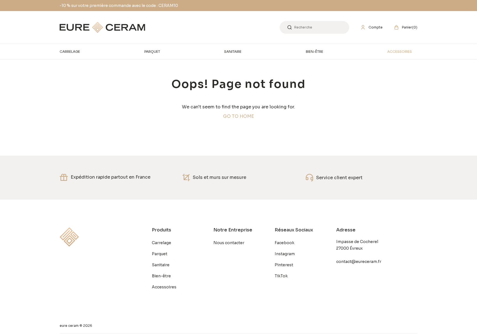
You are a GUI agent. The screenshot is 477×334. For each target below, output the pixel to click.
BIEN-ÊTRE (314, 51)
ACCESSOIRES (399, 51)
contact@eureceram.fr (358, 261)
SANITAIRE (233, 51)
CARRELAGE (70, 51)
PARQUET (152, 51)
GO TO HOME (238, 116)
